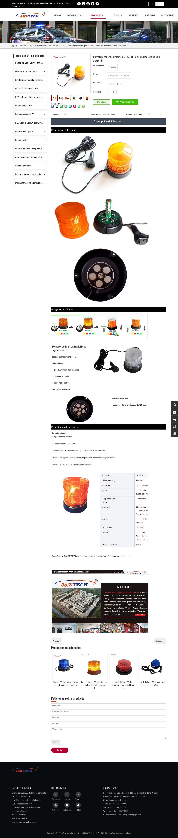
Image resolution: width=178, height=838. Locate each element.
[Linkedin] (83, 3)
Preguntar (101, 102)
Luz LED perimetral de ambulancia (30, 80)
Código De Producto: (135, 115)
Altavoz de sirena (19, 815)
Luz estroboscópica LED (26, 88)
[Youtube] (88, 3)
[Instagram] (92, 3)
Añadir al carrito (127, 102)
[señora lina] (174, 412)
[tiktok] (97, 3)
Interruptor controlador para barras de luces (31, 183)
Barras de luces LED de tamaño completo (31, 63)
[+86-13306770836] (174, 405)
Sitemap (108, 833)
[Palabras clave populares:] (150, 4)
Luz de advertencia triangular (28, 174)
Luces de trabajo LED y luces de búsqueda (31, 148)
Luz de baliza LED (23, 105)
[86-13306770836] (174, 426)
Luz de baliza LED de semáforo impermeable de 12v (123, 685)
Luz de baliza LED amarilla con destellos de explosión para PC (94, 685)
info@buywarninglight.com (41, 3)
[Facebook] (79, 3)
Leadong (127, 833)
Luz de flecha (21, 140)
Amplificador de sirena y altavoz (29, 157)
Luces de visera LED (24, 114)
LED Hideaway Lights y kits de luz (30, 97)
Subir (55, 742)
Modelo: (56, 115)
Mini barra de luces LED (26, 71)
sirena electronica (23, 166)
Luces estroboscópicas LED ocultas (26, 807)
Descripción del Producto (108, 121)
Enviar (59, 750)
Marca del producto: (98, 115)
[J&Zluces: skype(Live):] (174, 433)
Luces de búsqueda (24, 131)
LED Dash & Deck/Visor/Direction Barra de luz (31, 123)
